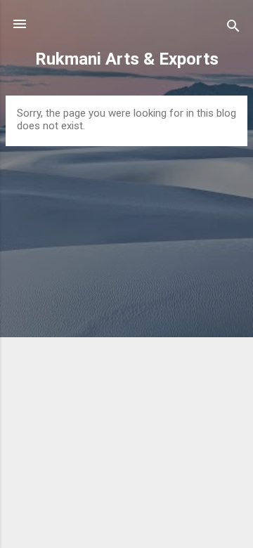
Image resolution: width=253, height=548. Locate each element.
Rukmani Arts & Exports (127, 59)
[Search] (233, 28)
